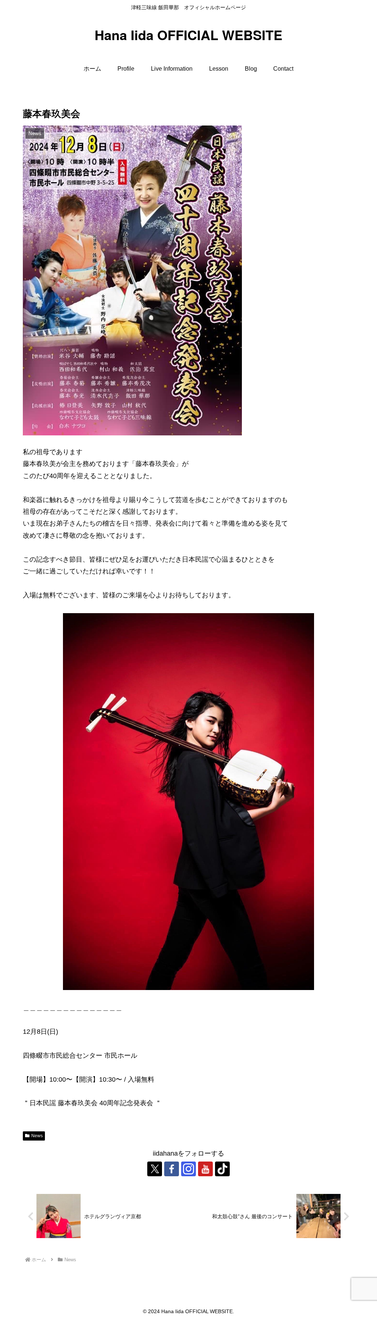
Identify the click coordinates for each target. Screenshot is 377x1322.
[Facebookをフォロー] (171, 1169)
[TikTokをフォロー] (222, 1169)
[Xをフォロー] (154, 1169)
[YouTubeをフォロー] (205, 1169)
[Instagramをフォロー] (188, 1169)
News (37, 1135)
